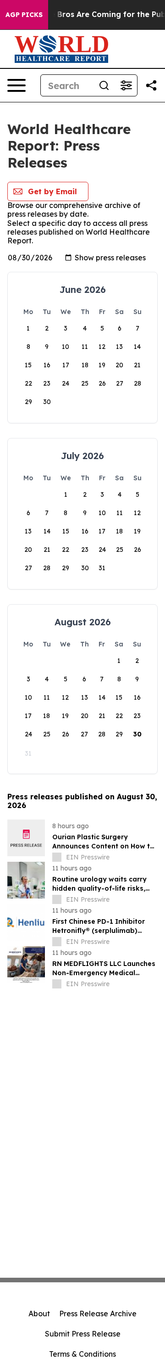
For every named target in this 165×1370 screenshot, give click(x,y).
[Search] (104, 85)
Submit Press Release (83, 1333)
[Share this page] (151, 85)
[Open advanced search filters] (126, 85)
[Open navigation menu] (16, 85)
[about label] (56, 857)
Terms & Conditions (82, 1354)
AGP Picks (24, 15)
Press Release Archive (98, 1313)
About (39, 1313)
